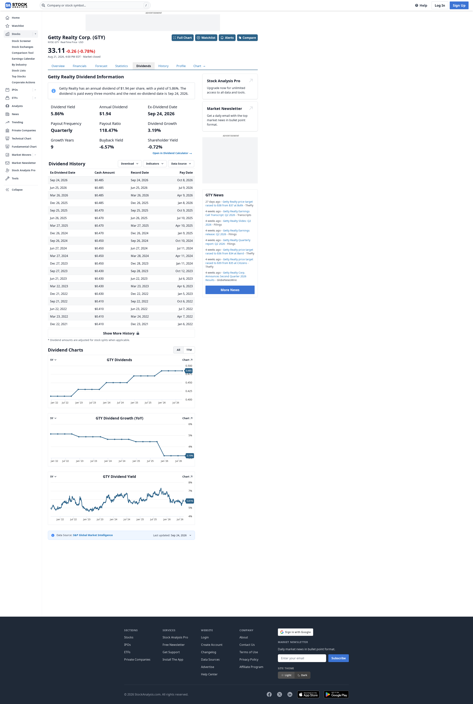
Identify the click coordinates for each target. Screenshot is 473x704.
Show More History (119, 333)
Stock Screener (21, 41)
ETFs (127, 652)
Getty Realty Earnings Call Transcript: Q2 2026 (227, 213)
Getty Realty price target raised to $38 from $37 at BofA (229, 203)
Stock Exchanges (22, 47)
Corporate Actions (23, 82)
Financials (79, 66)
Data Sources (210, 659)
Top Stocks (19, 76)
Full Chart (184, 38)
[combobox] (95, 5)
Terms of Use (248, 652)
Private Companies (137, 659)
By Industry (19, 64)
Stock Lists (19, 70)
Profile (181, 66)
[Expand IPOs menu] (35, 90)
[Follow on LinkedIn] (290, 694)
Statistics (121, 66)
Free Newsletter (174, 645)
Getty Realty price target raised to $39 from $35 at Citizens (229, 261)
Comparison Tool (22, 52)
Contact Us (247, 645)
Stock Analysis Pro (175, 637)
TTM (189, 350)
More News (230, 290)
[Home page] (16, 5)
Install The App (173, 659)
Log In (440, 5)
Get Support (171, 652)
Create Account (211, 645)
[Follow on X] (280, 694)
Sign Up (459, 5)
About (243, 637)
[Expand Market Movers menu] (35, 155)
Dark (304, 675)
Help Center (209, 674)
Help (423, 5)
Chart (197, 66)
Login (205, 637)
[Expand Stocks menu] (35, 34)
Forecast (101, 66)
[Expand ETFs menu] (35, 98)
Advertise (207, 667)
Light (288, 675)
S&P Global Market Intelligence (93, 535)
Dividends (143, 66)
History (163, 66)
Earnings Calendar (23, 58)
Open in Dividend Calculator (171, 153)
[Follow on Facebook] (269, 694)
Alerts (229, 38)
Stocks (128, 637)
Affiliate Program (251, 667)
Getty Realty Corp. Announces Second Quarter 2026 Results (225, 276)
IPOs (127, 645)
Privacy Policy (248, 659)
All (178, 350)
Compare (249, 38)
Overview (58, 66)
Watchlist (208, 38)
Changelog (208, 652)
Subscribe (338, 658)
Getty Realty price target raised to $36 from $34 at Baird (229, 251)
